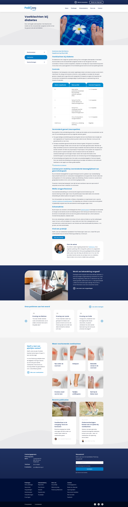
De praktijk (54, 484)
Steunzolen (28, 487)
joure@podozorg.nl (38, 467)
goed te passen (85, 209)
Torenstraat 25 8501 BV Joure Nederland (37, 460)
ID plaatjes (41, 494)
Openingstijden (71, 489)
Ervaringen (27, 497)
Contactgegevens (71, 484)
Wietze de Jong (55, 487)
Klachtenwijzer (31, 52)
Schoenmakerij (83, 8)
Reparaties (41, 484)
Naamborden (41, 492)
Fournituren (41, 487)
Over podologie (29, 484)
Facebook (69, 497)
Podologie (74, 8)
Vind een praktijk (58, 237)
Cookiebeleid (38, 504)
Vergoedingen (28, 489)
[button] (45, 52)
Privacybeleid (28, 504)
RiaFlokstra (92, 247)
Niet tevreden (70, 494)
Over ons (92, 8)
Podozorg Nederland (56, 489)
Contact (100, 8)
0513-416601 (36, 464)
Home (66, 8)
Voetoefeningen (31, 62)
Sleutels (40, 489)
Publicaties (30, 57)
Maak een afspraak (96, 2)
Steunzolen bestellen (72, 492)
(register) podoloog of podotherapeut (62, 201)
